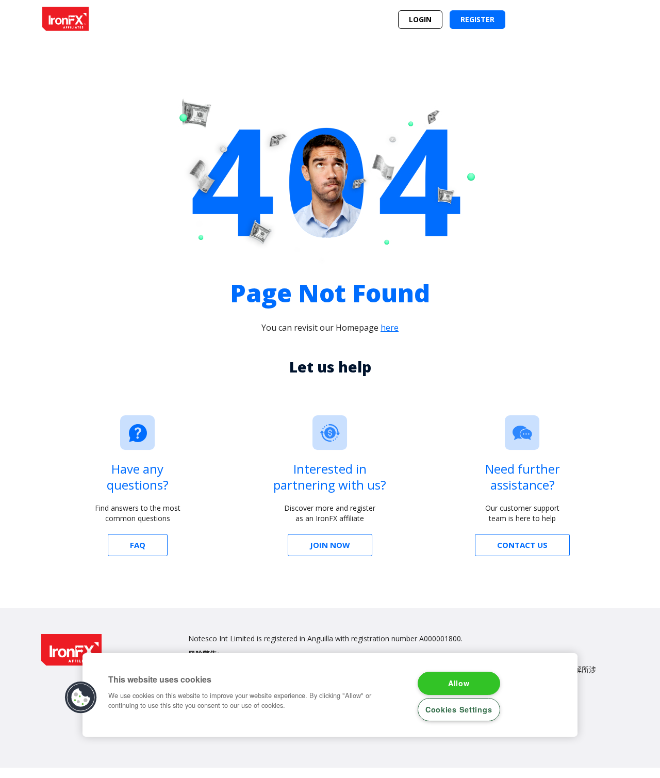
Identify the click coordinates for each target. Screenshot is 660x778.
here (390, 327)
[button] (80, 697)
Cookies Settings (458, 709)
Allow (459, 683)
